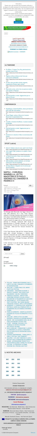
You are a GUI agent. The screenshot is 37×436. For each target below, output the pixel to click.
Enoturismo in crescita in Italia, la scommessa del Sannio (19, 135)
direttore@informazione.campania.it (18, 43)
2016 (13, 359)
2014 (7, 363)
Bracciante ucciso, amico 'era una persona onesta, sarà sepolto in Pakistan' (19, 89)
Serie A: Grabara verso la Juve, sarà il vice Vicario (19, 148)
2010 (13, 367)
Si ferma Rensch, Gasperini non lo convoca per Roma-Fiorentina (18, 166)
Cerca (22, 253)
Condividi (7, 248)
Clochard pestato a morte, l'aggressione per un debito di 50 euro (18, 96)
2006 (18, 371)
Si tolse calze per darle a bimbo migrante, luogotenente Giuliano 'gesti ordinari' (17, 83)
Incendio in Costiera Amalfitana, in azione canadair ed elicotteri (19, 122)
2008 (7, 371)
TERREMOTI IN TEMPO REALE (18, 49)
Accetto (19, 19)
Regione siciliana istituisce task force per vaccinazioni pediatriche (16, 76)
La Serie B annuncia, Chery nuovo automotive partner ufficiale (18, 156)
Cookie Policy (18, 22)
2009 (18, 367)
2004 (13, 375)
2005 (7, 375)
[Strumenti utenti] (30, 185)
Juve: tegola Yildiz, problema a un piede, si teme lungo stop (18, 152)
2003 (18, 375)
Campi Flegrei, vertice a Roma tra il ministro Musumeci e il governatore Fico (17, 116)
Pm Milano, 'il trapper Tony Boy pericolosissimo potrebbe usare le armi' (18, 70)
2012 (18, 363)
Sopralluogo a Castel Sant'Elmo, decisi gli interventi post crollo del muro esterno (19, 109)
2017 (7, 359)
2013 (13, 363)
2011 (7, 367)
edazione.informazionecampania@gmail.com (18, 47)
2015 (18, 359)
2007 (13, 371)
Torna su (33, 432)
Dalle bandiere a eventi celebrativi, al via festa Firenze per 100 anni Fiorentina (18, 161)
